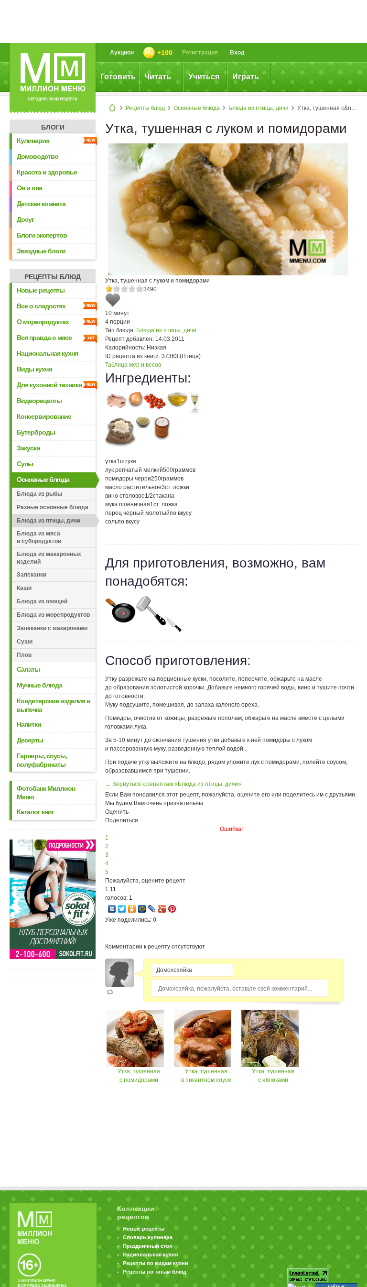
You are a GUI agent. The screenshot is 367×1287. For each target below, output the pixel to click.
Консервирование (44, 416)
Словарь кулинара (148, 1237)
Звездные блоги (41, 251)
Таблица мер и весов (133, 364)
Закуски (28, 448)
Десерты (30, 740)
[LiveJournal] (152, 909)
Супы (25, 464)
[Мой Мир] (142, 909)
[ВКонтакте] (112, 909)
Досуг (25, 219)
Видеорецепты (39, 400)
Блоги (53, 127)
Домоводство (37, 156)
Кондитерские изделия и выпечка (53, 705)
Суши (24, 641)
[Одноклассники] (132, 909)
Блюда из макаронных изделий (49, 558)
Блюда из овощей (42, 601)
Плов (24, 655)
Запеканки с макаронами (52, 628)
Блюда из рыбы (39, 494)
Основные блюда (196, 108)
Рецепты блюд (145, 108)
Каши (24, 588)
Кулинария (33, 140)
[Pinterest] (172, 909)
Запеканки (31, 574)
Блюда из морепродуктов (53, 614)
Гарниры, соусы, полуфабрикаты (42, 760)
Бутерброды (36, 432)
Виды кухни (34, 369)
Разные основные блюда (52, 507)
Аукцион (122, 52)
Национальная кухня (47, 353)
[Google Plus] (162, 909)
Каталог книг (35, 812)
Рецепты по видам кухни (155, 1263)
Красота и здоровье (47, 172)
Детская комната (41, 203)
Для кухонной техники (49, 385)
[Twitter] (122, 909)
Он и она (29, 188)
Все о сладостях (41, 306)
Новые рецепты (41, 290)
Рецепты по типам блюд (154, 1272)
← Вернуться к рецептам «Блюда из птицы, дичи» (173, 784)
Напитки (29, 724)
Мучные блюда (39, 685)
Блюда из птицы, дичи (258, 108)
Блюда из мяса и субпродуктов (39, 537)
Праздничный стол (148, 1246)
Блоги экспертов (42, 235)
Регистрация (200, 52)
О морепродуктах (43, 322)
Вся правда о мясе (44, 337)
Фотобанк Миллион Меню (46, 793)
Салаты (28, 669)
